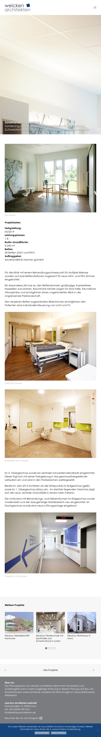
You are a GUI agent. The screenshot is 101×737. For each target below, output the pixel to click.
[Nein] (97, 730)
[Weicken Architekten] (17, 7)
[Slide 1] (46, 648)
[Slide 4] (54, 648)
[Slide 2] (49, 648)
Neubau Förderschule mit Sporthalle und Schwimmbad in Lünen (49, 638)
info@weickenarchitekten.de (20, 713)
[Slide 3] (51, 648)
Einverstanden (42, 733)
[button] (95, 7)
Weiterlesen (11, 695)
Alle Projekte (50, 670)
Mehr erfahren (59, 733)
